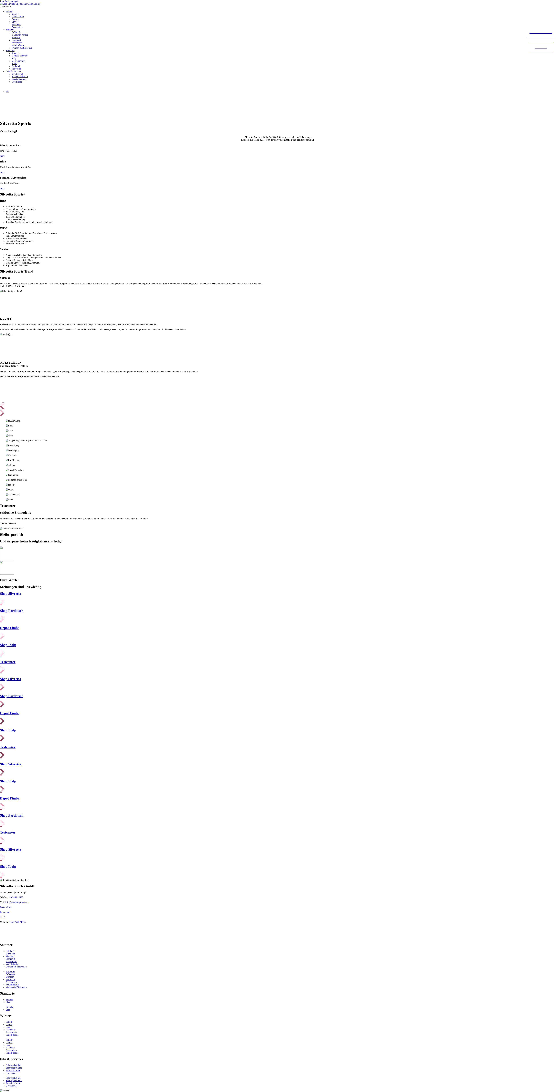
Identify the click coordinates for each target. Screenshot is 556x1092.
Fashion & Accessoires (11, 1030)
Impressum (5, 912)
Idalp (14, 58)
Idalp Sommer (18, 61)
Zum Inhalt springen (9, 1)
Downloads (17, 82)
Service (15, 22)
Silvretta (15, 53)
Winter (9, 11)
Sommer (9, 29)
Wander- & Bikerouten (22, 48)
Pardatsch (16, 66)
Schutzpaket (17, 74)
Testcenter (16, 68)
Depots (15, 19)
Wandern (16, 37)
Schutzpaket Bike (20, 76)
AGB (2, 917)
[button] (278, 6)
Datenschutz (5, 907)
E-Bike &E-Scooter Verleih (20, 33)
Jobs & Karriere (19, 79)
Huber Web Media (17, 922)
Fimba (14, 63)
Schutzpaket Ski (13, 1065)
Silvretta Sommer (19, 55)
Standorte (10, 50)
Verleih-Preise (18, 16)
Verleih (15, 14)
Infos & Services (13, 71)
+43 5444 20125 (15, 897)
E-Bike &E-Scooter (10, 952)
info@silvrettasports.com (16, 902)
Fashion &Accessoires (17, 25)
